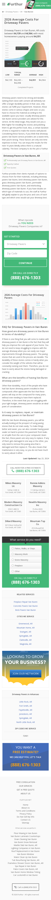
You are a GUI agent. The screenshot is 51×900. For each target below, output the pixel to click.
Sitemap (25, 822)
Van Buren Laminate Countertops (25, 836)
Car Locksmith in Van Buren (25, 875)
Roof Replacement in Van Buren (25, 851)
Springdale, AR (25, 636)
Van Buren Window (25, 854)
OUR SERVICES (25, 786)
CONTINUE (25, 263)
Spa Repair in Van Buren (25, 866)
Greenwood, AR (26, 623)
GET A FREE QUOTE (25, 789)
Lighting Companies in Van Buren (25, 848)
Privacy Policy (26, 813)
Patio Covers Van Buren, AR (25, 869)
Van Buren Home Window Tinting (25, 872)
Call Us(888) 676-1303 (27, 887)
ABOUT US (25, 793)
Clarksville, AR (25, 640)
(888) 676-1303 (25, 277)
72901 (25, 736)
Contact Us (25, 819)
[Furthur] (15, 4)
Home (25, 804)
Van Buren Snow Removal (25, 842)
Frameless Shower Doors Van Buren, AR (25, 863)
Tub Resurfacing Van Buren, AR (25, 860)
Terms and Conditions (25, 810)
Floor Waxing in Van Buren (25, 833)
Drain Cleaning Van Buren (25, 839)
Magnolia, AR (25, 644)
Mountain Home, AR (26, 627)
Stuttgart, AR (25, 631)
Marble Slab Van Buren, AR (25, 845)
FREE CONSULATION (25, 782)
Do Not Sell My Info (25, 816)
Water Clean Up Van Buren (25, 857)
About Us (25, 807)
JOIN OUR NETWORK (26, 673)
